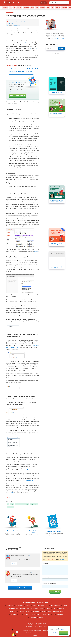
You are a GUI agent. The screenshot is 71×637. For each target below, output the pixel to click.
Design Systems (24, 608)
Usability (16, 21)
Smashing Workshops (16, 82)
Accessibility (5, 7)
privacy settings (60, 629)
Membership (27, 2)
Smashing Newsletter (13, 531)
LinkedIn (18, 25)
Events (20, 2)
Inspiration (13, 611)
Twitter (14, 25)
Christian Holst (9, 12)
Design (32, 7)
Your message (45, 563)
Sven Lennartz (39, 624)
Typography (26, 614)
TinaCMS (41, 626)
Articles (9, 2)
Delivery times (34, 632)
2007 (35, 48)
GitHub (12, 492)
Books (14, 2)
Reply (13, 563)
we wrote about (24, 43)
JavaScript (19, 7)
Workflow (41, 617)
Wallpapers (42, 7)
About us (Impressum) (38, 630)
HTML (54, 608)
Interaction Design (22, 21)
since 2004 (36, 251)
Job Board (44, 632)
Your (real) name (45, 577)
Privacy (44, 611)
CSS (14, 7)
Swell (45, 626)
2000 (30, 48)
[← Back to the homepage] (4, 3)
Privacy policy (45, 630)
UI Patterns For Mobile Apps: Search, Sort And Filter (20, 71)
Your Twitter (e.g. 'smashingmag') (49, 583)
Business (27, 605)
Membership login (27, 632)
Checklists (41, 605)
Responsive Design (58, 611)
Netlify (37, 626)
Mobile (28, 611)
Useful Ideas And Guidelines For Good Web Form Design (21, 74)
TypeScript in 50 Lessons (54, 531)
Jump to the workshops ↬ (17, 95)
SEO (20, 614)
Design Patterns (29, 21)
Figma (37, 7)
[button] (67, 3)
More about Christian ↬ (59, 38)
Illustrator (61, 608)
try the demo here (29, 469)
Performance (26, 7)
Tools (33, 614)
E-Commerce (34, 608)
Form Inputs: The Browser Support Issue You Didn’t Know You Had (24, 69)
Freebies (48, 608)
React (48, 7)
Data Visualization (56, 605)
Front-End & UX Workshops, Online (33, 531)
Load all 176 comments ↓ (20, 587)
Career (34, 605)
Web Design (64, 7)
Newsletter (36, 2)
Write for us (25, 630)
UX (10, 7)
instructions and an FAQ (27, 480)
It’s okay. (64, 632)
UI (38, 614)
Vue (52, 7)
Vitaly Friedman (32, 624)
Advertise (39, 632)
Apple (7, 294)
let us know (62, 559)
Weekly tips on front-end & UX (55, 52)
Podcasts (35, 635)
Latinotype (37, 627)
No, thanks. (54, 632)
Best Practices (10, 507)
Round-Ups (57, 7)
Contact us (31, 630)
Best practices (19, 605)
